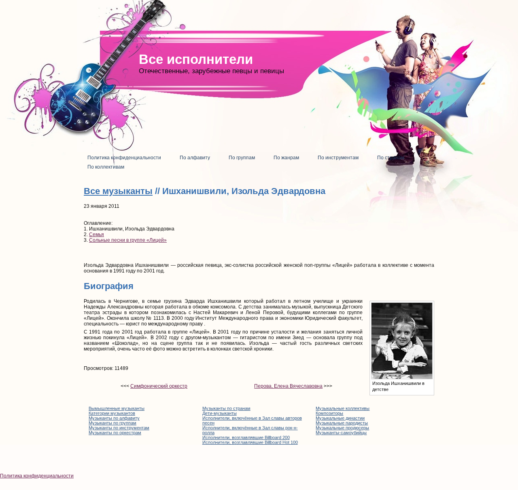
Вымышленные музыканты (116, 408)
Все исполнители (196, 59)
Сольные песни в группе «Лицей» (128, 240)
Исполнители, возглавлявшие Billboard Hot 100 (250, 442)
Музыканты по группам (112, 422)
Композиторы (329, 413)
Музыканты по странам (226, 408)
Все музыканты (118, 191)
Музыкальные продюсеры (342, 427)
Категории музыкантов (112, 413)
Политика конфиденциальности (37, 476)
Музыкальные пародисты (342, 422)
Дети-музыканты (219, 413)
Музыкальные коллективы (342, 408)
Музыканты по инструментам (119, 427)
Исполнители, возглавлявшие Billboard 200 (246, 437)
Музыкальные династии (340, 418)
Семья (96, 234)
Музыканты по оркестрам (115, 432)
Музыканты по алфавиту (114, 418)
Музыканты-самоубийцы (341, 432)
